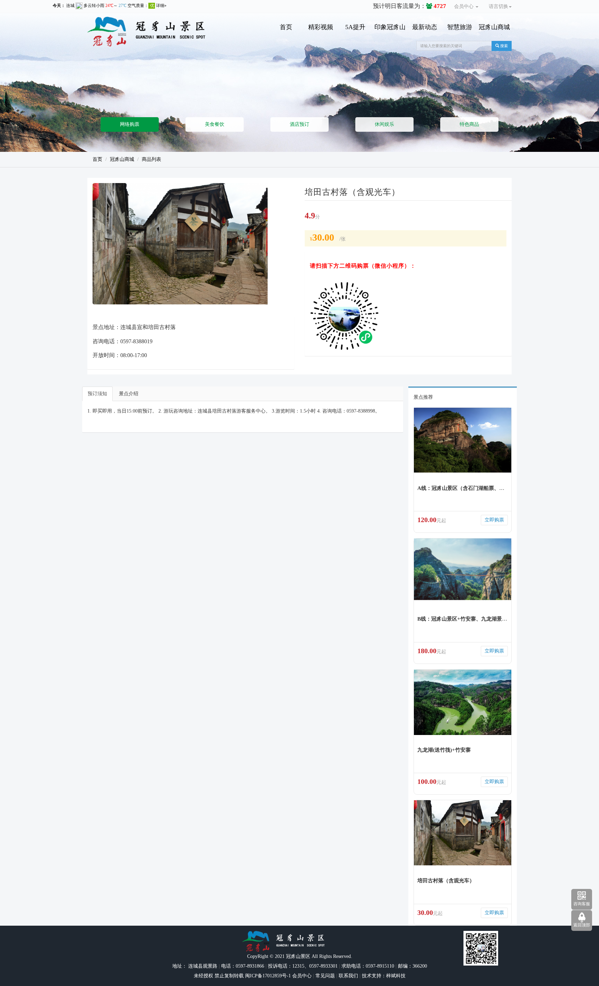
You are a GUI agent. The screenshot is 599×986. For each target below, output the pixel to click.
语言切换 (498, 6)
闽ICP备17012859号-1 (267, 975)
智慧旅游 (459, 27)
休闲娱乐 (384, 124)
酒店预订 (299, 124)
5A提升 (355, 27)
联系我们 (348, 975)
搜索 (503, 46)
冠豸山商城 (494, 27)
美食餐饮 (214, 124)
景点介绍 (128, 393)
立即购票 (494, 519)
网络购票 (129, 124)
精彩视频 (320, 27)
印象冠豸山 (390, 27)
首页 (286, 27)
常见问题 (325, 975)
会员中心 (464, 6)
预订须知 (97, 393)
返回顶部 (581, 925)
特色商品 (469, 124)
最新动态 (424, 27)
